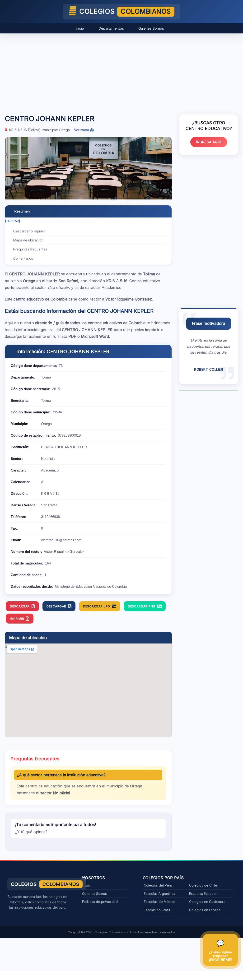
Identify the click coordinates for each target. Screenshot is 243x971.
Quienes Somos (151, 28)
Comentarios (23, 258)
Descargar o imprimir (29, 231)
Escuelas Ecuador (203, 894)
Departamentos (111, 28)
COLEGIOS (125, 11)
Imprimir (17, 618)
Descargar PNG (141, 606)
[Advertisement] (121, 71)
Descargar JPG (96, 606)
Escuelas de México (159, 902)
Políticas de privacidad (100, 902)
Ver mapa (82, 130)
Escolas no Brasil (157, 910)
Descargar (20, 606)
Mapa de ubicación (28, 240)
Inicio (79, 28)
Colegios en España (204, 910)
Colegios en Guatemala (207, 902)
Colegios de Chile (203, 885)
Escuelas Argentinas (159, 894)
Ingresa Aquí (208, 142)
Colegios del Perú (158, 885)
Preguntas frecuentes (30, 249)
